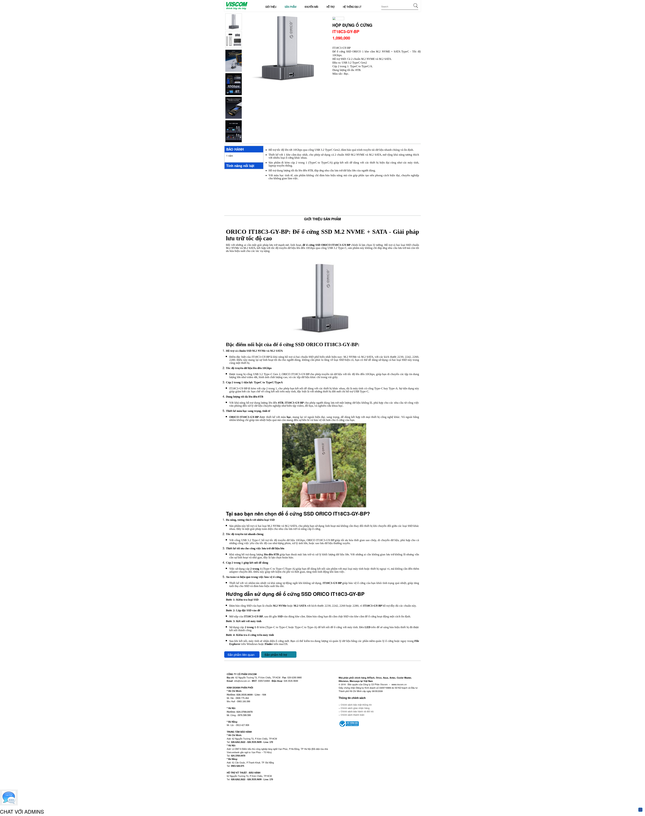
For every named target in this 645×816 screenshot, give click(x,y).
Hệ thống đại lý (352, 6)
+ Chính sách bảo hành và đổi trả (356, 711)
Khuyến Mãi (311, 6)
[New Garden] (236, 5)
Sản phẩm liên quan (241, 654)
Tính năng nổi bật (240, 165)
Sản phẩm (290, 6)
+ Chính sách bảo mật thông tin (355, 704)
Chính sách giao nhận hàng (355, 708)
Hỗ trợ (331, 6)
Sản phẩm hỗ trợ (276, 654)
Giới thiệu (270, 6)
